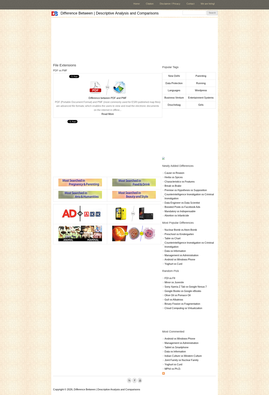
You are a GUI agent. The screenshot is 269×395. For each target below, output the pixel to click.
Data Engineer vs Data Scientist (182, 202)
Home (136, 3)
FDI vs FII (170, 278)
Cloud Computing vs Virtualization (183, 308)
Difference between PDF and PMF (108, 98)
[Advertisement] (134, 39)
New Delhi (174, 76)
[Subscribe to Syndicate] (163, 373)
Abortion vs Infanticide (177, 215)
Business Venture (174, 97)
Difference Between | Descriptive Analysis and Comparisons (110, 13)
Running (201, 83)
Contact (190, 3)
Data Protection (174, 83)
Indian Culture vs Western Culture (183, 356)
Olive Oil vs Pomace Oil (178, 295)
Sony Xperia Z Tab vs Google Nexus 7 (186, 286)
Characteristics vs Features (180, 181)
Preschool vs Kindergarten (179, 234)
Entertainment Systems (201, 97)
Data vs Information (175, 251)
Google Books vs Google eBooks (183, 291)
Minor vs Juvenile (174, 282)
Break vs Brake (173, 186)
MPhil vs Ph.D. (173, 368)
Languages (174, 90)
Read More (107, 114)
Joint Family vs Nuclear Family (181, 360)
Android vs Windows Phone (180, 259)
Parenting (201, 76)
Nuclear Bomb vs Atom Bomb (181, 230)
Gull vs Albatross (174, 299)
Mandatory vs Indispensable (180, 211)
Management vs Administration (181, 255)
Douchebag (174, 105)
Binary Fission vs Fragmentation (182, 304)
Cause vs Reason (174, 173)
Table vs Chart (172, 238)
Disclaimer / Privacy (170, 3)
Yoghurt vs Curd (173, 264)
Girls (200, 105)
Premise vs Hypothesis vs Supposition (186, 190)
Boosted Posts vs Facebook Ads (182, 207)
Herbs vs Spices (174, 177)
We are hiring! (208, 3)
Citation (149, 3)
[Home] (54, 13)
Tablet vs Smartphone (177, 347)
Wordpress (201, 90)
